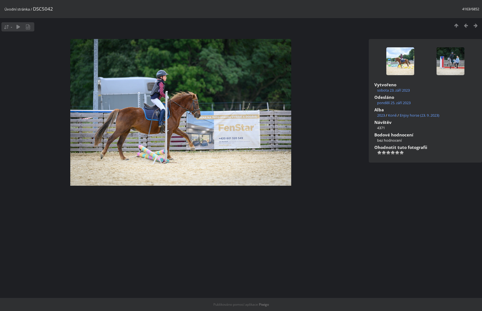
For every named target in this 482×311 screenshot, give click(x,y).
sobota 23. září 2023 (393, 90)
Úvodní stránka (17, 9)
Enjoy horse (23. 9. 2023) (419, 115)
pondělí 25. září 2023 (394, 102)
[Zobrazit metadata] (28, 27)
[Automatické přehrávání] (18, 27)
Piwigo (264, 304)
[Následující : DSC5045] (476, 25)
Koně (392, 115)
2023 (381, 115)
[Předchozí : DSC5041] (466, 25)
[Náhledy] (456, 25)
